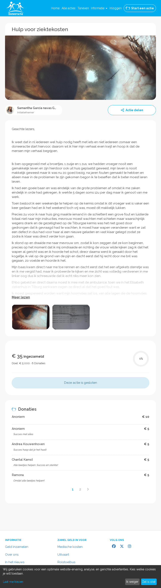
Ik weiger (132, 581)
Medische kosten (70, 547)
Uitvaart (63, 554)
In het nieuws (14, 562)
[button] (99, 8)
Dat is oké (148, 581)
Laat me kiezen (13, 581)
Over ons (11, 554)
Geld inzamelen (16, 547)
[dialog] (80, 576)
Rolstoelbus (66, 562)
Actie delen (134, 110)
